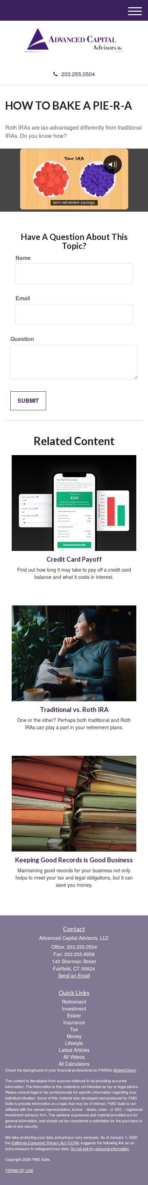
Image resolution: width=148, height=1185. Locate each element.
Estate (74, 1015)
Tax (74, 1029)
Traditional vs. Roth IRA (74, 709)
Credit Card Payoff (74, 559)
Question (22, 339)
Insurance (74, 1022)
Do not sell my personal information (100, 1148)
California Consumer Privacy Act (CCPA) (45, 1142)
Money (74, 1036)
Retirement (74, 1001)
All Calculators (74, 1063)
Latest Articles (74, 1049)
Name (23, 258)
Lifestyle (74, 1043)
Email (22, 298)
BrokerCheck (125, 1070)
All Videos (74, 1056)
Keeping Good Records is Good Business (74, 860)
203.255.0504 (78, 74)
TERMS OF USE (19, 1170)
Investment (74, 1008)
